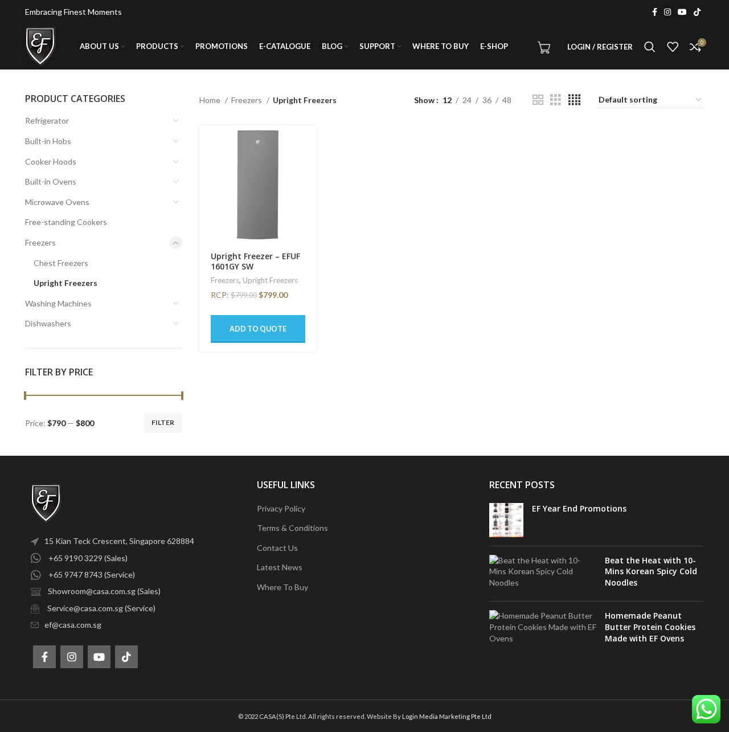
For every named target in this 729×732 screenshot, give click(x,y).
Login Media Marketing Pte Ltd (447, 716)
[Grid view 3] (555, 100)
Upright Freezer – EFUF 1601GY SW (255, 261)
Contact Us (277, 548)
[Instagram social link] (667, 12)
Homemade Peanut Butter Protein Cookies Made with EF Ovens (650, 626)
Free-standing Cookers (66, 222)
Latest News (279, 567)
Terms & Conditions (292, 528)
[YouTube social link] (682, 12)
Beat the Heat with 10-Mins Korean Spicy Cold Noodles (651, 571)
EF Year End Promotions (579, 508)
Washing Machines (58, 303)
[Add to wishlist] (308, 195)
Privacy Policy (281, 508)
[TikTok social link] (697, 12)
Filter (162, 422)
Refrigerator (47, 120)
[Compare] (308, 169)
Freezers (40, 242)
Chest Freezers (61, 263)
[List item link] (132, 541)
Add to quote (258, 329)
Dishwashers (48, 323)
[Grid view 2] (538, 100)
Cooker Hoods (50, 161)
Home (210, 100)
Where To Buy (282, 587)
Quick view (308, 144)
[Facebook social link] (655, 12)
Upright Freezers (65, 283)
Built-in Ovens (50, 181)
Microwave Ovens (57, 202)
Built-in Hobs (48, 141)
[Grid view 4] (574, 100)
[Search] (649, 46)
